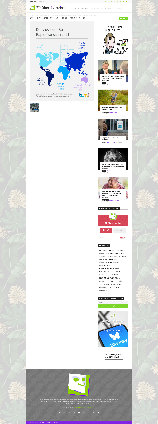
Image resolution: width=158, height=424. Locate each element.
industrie (118, 272)
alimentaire (112, 250)
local (109, 275)
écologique (111, 291)
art (124, 253)
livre (105, 275)
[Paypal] (108, 1)
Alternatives (84, 9)
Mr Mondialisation (112, 83)
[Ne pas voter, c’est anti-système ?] (113, 129)
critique (116, 259)
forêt (100, 272)
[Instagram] (105, 1)
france (106, 272)
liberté (101, 275)
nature (120, 278)
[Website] (123, 1)
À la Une (75, 9)
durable (110, 262)
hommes (112, 271)
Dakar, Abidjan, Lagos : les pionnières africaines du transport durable (54, 15)
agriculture (103, 250)
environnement (106, 268)
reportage (113, 284)
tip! (106, 230)
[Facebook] (102, 1)
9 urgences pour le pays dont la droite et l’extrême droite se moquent (113, 166)
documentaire (103, 262)
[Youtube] (126, 1)
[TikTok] (117, 1)
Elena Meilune (111, 142)
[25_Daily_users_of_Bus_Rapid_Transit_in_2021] (62, 100)
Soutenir (110, 9)
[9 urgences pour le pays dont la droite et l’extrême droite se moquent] (113, 159)
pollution (119, 281)
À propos (118, 9)
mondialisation (108, 278)
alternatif (101, 253)
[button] (125, 9)
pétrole (101, 284)
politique (109, 281)
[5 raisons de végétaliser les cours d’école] (113, 100)
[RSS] (111, 1)
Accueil (32, 15)
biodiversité (112, 256)
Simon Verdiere (113, 112)
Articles (104, 83)
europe (117, 269)
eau (123, 262)
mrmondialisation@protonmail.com (84, 407)
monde (115, 275)
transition (109, 288)
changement (103, 259)
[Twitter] (120, 1)
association (102, 256)
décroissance (116, 262)
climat (110, 259)
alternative (109, 253)
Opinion (93, 9)
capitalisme (122, 256)
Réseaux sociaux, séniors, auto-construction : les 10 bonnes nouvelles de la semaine (111, 194)
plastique (101, 281)
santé (119, 284)
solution (102, 288)
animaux (118, 253)
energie (101, 265)
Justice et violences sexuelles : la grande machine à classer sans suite (113, 78)
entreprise (107, 265)
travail (116, 288)
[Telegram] (114, 1)
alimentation (121, 250)
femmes (123, 268)
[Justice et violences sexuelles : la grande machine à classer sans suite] (113, 71)
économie (117, 291)
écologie (103, 291)
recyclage (106, 284)
